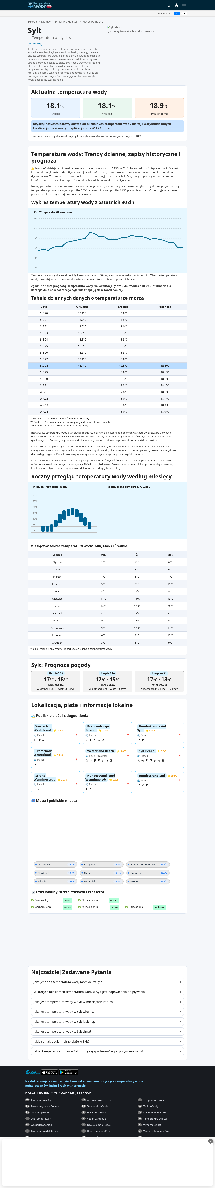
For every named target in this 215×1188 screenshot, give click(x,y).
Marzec (57, 576)
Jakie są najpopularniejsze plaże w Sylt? (61, 1041)
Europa (32, 21)
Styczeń (57, 562)
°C (176, 13)
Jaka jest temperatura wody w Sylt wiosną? (64, 1012)
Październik (57, 628)
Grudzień (57, 642)
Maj (57, 591)
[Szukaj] (169, 5)
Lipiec (57, 606)
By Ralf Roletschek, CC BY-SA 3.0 (138, 31)
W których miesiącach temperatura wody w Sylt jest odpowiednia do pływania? (90, 992)
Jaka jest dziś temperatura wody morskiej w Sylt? (68, 982)
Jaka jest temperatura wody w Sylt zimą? (62, 1031)
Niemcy (46, 21)
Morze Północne (93, 21)
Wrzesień (57, 620)
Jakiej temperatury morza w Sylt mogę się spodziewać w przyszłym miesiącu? (88, 1051)
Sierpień (57, 613)
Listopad (57, 635)
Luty (57, 569)
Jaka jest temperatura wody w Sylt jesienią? (64, 1022)
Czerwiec (57, 598)
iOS (94, 128)
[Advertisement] (82, 1162)
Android (105, 128)
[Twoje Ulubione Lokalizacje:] (176, 5)
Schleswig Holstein (66, 21)
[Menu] (184, 5)
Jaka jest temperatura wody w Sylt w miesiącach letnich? (74, 1002)
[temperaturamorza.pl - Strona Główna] (41, 5)
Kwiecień (57, 584)
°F (184, 13)
